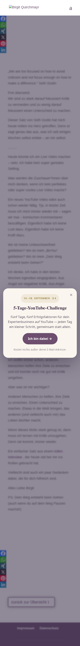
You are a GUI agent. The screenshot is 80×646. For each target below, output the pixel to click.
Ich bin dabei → (40, 339)
